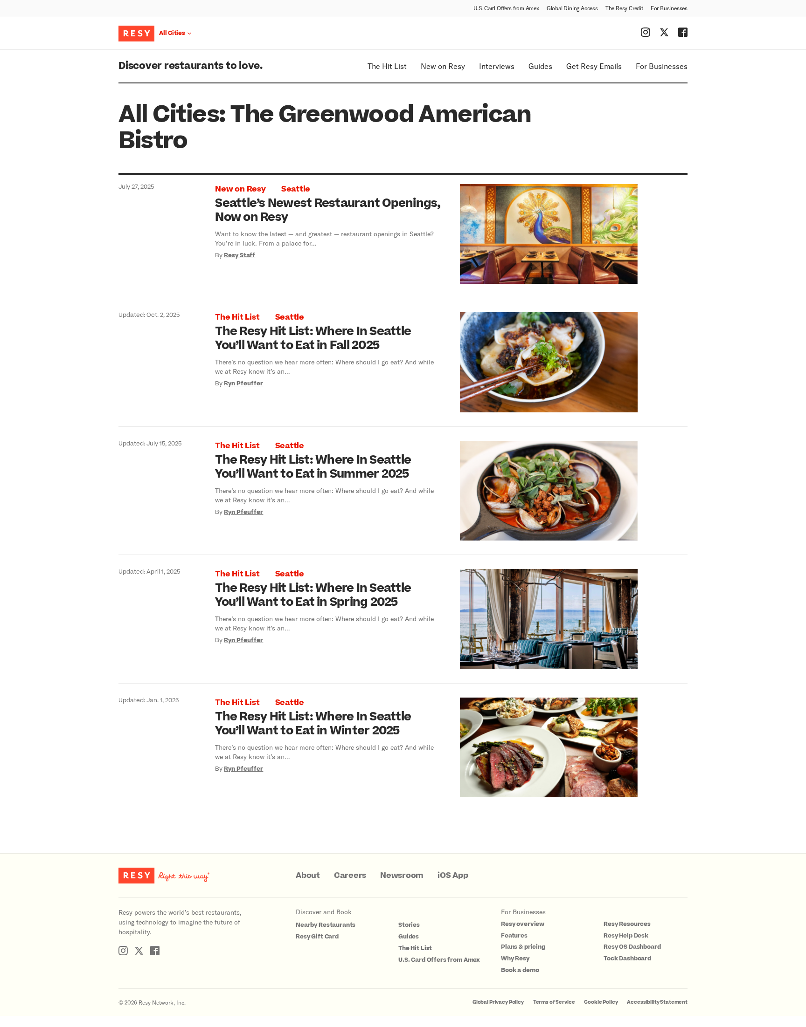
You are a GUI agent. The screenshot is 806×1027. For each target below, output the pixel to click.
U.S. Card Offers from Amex (506, 8)
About (308, 875)
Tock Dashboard (627, 958)
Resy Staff (239, 255)
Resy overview (522, 924)
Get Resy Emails (594, 66)
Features (514, 935)
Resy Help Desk (626, 935)
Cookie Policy (601, 1002)
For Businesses (669, 8)
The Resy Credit (624, 8)
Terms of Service (554, 1002)
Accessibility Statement (657, 1002)
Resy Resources (627, 924)
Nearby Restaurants (325, 925)
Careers (350, 875)
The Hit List (387, 66)
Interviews (496, 66)
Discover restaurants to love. (190, 66)
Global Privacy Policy (498, 1002)
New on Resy (443, 66)
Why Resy (515, 958)
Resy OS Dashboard (632, 947)
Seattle (295, 189)
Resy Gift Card (317, 936)
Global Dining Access (572, 8)
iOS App (453, 875)
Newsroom (402, 875)
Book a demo (520, 970)
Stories (409, 925)
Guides (540, 66)
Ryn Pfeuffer (243, 383)
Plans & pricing (523, 947)
